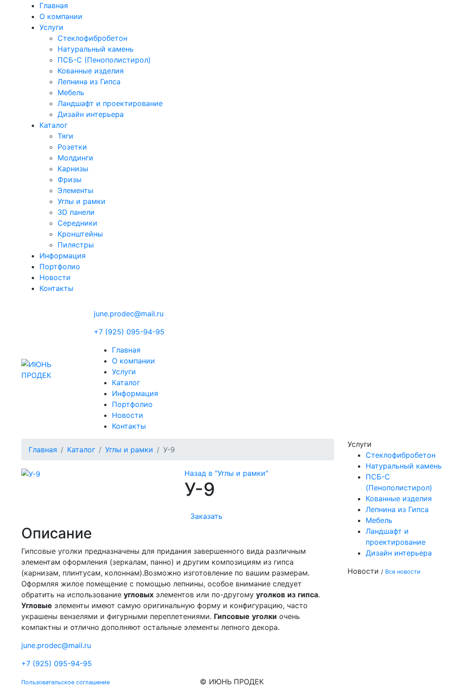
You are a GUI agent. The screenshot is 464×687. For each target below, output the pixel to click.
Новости (55, 277)
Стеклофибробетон (92, 38)
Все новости (402, 571)
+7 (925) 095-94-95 (129, 331)
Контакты (56, 288)
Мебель (71, 92)
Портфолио (59, 266)
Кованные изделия (91, 70)
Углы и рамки (82, 201)
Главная (53, 5)
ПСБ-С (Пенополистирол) (104, 59)
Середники (77, 222)
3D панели (76, 212)
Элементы (75, 190)
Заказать (206, 516)
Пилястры (76, 244)
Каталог (53, 125)
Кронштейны (80, 233)
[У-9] (30, 473)
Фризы (70, 179)
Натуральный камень (96, 48)
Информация (62, 255)
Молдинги (75, 157)
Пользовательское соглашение (65, 682)
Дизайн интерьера (91, 114)
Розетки (72, 146)
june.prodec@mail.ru (129, 313)
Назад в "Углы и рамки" (226, 473)
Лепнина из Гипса (89, 81)
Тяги (65, 135)
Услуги (51, 27)
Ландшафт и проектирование (110, 103)
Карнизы (73, 168)
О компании (60, 16)
